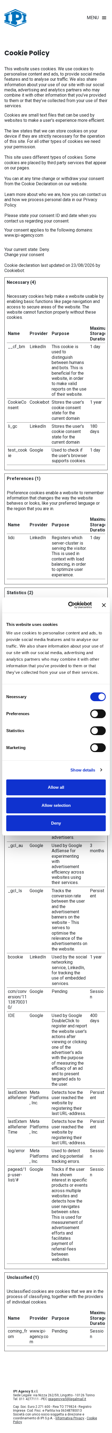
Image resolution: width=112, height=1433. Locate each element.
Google (36, 450)
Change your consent (24, 254)
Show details (82, 770)
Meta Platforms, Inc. (39, 1098)
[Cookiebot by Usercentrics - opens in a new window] (69, 605)
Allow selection (56, 805)
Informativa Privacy (69, 1418)
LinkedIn (38, 346)
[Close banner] (104, 605)
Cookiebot (14, 270)
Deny (56, 823)
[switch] (98, 713)
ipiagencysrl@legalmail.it (67, 1399)
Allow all (56, 787)
